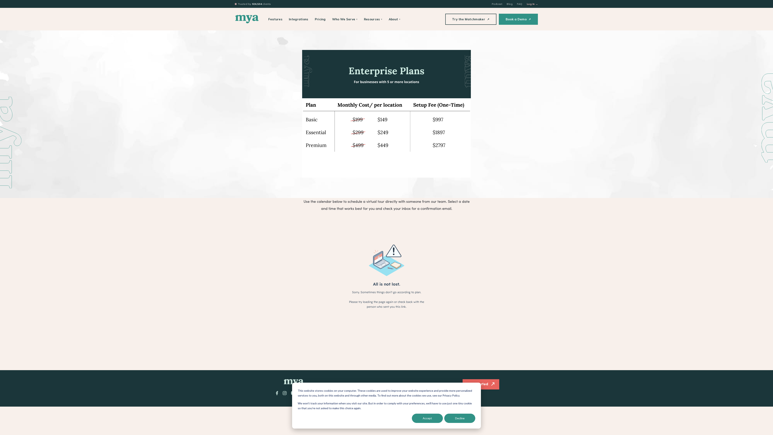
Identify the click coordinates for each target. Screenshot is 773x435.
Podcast (497, 3)
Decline (460, 418)
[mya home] (247, 19)
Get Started (477, 383)
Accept (427, 418)
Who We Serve (345, 19)
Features (275, 19)
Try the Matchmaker (470, 19)
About (394, 19)
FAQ (519, 3)
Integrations (298, 19)
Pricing (320, 19)
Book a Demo (518, 19)
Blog (510, 3)
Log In (532, 3)
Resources (373, 19)
